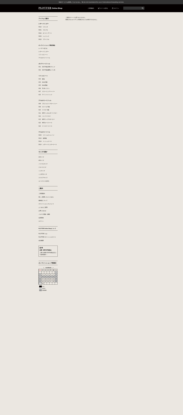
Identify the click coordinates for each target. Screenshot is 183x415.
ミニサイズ (42, 171)
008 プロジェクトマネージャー (48, 103)
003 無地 (42, 79)
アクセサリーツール (44, 58)
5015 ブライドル (44, 39)
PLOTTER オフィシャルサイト (47, 237)
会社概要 (41, 240)
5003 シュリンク (44, 36)
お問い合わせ (42, 211)
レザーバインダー (44, 23)
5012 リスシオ (43, 27)
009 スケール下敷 (44, 107)
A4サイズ (41, 157)
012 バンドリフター (45, 116)
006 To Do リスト (44, 88)
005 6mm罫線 (43, 85)
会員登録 (41, 218)
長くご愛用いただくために (46, 197)
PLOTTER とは (43, 233)
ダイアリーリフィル (44, 63)
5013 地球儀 (43, 138)
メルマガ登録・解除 (44, 214)
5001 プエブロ (43, 30)
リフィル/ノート (43, 54)
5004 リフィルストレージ (46, 135)
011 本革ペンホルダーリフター (48, 113)
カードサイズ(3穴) (44, 181)
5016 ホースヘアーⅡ (45, 33)
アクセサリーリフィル (45, 100)
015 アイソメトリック (45, 94)
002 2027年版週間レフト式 (47, 70)
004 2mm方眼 (43, 82)
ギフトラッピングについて (46, 204)
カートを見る (104, 8)
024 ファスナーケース (45, 126)
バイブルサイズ (43, 164)
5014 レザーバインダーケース (48, 144)
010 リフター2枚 (44, 110)
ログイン (116, 8)
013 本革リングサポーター (47, 119)
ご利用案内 (91, 8)
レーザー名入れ (43, 48)
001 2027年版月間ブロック (47, 67)
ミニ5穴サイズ (43, 174)
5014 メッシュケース (45, 141)
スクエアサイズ (43, 177)
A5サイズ (41, 160)
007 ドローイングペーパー (47, 91)
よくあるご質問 (43, 207)
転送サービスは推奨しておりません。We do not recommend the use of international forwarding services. (91, 2)
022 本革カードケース (45, 122)
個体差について (43, 200)
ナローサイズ (42, 167)
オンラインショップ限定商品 (47, 45)
